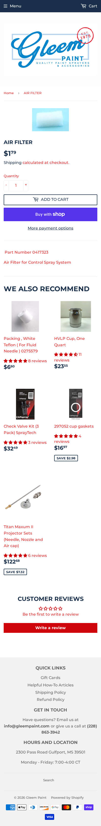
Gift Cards (50, 677)
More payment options (50, 228)
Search (48, 780)
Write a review (50, 627)
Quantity (11, 176)
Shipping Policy (50, 692)
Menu (15, 6)
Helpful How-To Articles (50, 685)
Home (9, 93)
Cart (92, 6)
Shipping (13, 162)
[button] (16, 361)
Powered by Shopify (67, 797)
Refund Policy (50, 699)
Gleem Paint (36, 797)
